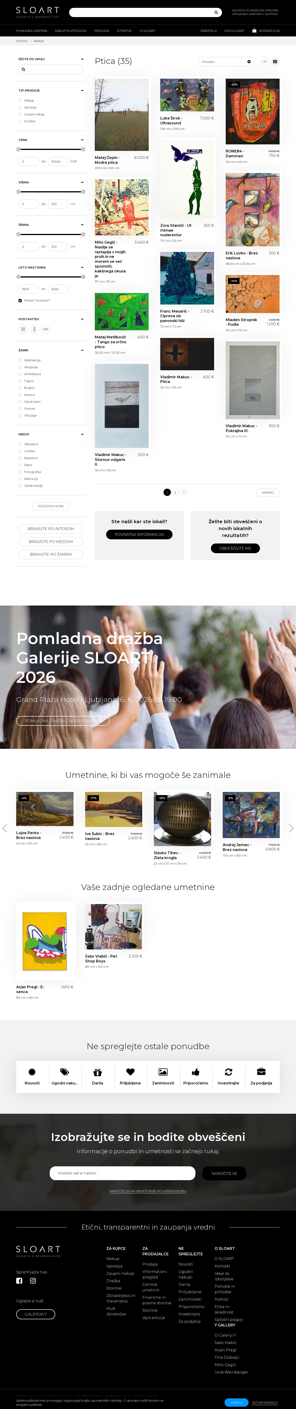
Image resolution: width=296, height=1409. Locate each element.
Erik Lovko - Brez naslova (253, 209)
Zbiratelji (208, 31)
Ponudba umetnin (31, 31)
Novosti (186, 1264)
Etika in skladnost (224, 1309)
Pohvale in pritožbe (225, 1289)
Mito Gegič (225, 1365)
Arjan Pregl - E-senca (45, 942)
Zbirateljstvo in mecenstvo (121, 1298)
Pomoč (221, 1299)
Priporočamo (191, 1307)
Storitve (124, 31)
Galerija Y (36, 1314)
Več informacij (265, 1402)
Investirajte (189, 1314)
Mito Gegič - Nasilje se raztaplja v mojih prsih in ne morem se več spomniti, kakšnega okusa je (122, 207)
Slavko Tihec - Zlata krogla (182, 819)
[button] (226, 61)
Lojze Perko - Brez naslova (45, 809)
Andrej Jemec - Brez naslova (251, 815)
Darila (184, 1284)
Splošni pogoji (229, 1319)
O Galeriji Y (225, 1335)
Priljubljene (190, 1292)
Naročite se (224, 1173)
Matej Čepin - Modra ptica (122, 115)
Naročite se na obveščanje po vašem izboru (148, 1191)
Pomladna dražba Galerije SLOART (63, 721)
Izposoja (114, 1266)
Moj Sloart (234, 31)
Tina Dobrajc (227, 1357)
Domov (22, 41)
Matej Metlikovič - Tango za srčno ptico (122, 312)
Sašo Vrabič (226, 1342)
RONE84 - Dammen (253, 112)
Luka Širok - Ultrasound (187, 95)
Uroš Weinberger (231, 1372)
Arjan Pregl (226, 1350)
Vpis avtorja (153, 1318)
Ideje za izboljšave (224, 1276)
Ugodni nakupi (186, 1274)
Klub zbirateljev (116, 1311)
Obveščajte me (235, 548)
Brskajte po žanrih (51, 554)
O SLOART (224, 1259)
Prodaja (101, 31)
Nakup (112, 1259)
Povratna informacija (139, 534)
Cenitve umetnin (151, 1287)
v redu (236, 1402)
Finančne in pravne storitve (156, 1300)
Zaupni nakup (120, 1273)
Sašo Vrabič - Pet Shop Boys (113, 926)
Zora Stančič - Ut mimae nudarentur (187, 179)
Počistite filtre (51, 506)
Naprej (268, 492)
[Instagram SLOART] (33, 1281)
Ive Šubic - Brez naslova (113, 809)
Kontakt (222, 1266)
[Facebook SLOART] (19, 1281)
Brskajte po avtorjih (51, 529)
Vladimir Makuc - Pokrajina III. (253, 380)
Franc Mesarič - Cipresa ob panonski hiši (187, 278)
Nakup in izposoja (70, 31)
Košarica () (269, 31)
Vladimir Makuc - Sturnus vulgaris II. (122, 406)
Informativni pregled (154, 1274)
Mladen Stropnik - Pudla (253, 294)
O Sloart (147, 31)
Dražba (113, 1281)
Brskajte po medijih (51, 542)
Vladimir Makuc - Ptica (187, 354)
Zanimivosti (190, 1299)
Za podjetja (190, 1321)
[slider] (18, 149)
